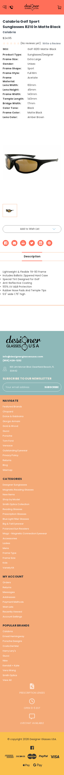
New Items (9, 494)
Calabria (8, 631)
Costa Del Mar (11, 646)
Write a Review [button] (51, 43)
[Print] (23, 243)
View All (7, 680)
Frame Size (9, 558)
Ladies (6, 543)
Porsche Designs (12, 641)
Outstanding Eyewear (15, 450)
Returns (7, 460)
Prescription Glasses (14, 514)
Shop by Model (11, 499)
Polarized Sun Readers (16, 528)
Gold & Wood (10, 426)
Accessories (10, 538)
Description (32, 256)
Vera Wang (9, 670)
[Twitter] (32, 243)
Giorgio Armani (11, 421)
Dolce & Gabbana (13, 416)
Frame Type (9, 553)
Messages (9, 592)
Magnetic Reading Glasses (18, 489)
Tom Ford (8, 440)
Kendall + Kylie (11, 665)
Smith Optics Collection (16, 504)
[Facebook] (6, 243)
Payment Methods (13, 602)
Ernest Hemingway (13, 636)
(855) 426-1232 (12, 360)
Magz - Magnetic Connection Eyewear (25, 533)
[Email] (14, 243)
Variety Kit (8, 567)
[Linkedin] (41, 243)
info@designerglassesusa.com (23, 356)
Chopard (8, 411)
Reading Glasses (12, 509)
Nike (5, 660)
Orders (7, 582)
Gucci (6, 431)
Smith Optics (10, 675)
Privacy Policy (10, 455)
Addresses (9, 597)
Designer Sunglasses (15, 484)
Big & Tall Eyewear (13, 523)
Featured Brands (12, 406)
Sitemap (7, 470)
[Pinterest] (49, 243)
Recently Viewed (12, 611)
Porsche (7, 435)
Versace (8, 445)
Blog (5, 465)
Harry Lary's (9, 651)
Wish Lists (8, 607)
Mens (6, 548)
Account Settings (12, 616)
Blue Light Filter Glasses (16, 519)
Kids (5, 562)
